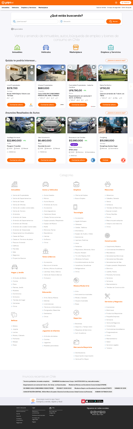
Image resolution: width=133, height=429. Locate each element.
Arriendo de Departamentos (23, 220)
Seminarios (48, 313)
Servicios (109, 278)
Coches (46, 339)
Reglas (34, 422)
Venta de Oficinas (19, 205)
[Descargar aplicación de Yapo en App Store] (89, 401)
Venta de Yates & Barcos (53, 275)
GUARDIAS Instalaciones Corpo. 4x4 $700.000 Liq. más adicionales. (76, 381)
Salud (108, 342)
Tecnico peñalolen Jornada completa (36, 381)
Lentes (15, 332)
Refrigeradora (80, 268)
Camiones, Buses (50, 214)
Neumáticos (48, 233)
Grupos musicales (81, 301)
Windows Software (82, 259)
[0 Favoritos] (70, 67)
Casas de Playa (18, 236)
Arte (76, 291)
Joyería (15, 329)
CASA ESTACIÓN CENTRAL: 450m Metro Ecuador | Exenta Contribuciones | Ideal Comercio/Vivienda (57, 392)
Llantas (46, 236)
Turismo (109, 348)
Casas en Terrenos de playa (23, 239)
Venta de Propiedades (21, 195)
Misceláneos (110, 253)
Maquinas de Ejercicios (83, 330)
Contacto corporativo (19, 419)
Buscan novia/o (111, 211)
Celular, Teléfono (81, 227)
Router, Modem (80, 253)
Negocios (16, 255)
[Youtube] (104, 412)
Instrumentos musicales (83, 294)
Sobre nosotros (20, 411)
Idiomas (46, 301)
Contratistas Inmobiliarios (115, 250)
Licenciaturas (49, 304)
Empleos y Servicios (28, 8)
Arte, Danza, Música (51, 298)
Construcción (110, 241)
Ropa (15, 345)
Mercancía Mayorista (83, 347)
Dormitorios (17, 294)
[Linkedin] (100, 412)
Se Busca (47, 239)
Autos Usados (49, 195)
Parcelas (16, 249)
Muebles (16, 291)
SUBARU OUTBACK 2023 (103, 392)
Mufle (46, 227)
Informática (79, 231)
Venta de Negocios (113, 323)
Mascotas (109, 190)
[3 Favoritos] (39, 67)
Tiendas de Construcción (115, 287)
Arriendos (16, 214)
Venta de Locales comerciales (23, 208)
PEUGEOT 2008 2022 (64, 388)
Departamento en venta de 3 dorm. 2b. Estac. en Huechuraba (44, 385)
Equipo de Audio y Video (84, 234)
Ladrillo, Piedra (111, 272)
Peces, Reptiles (111, 214)
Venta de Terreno (19, 211)
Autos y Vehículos (50, 190)
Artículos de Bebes (19, 278)
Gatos (108, 201)
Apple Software (80, 221)
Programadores (112, 332)
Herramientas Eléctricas (114, 256)
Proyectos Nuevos (19, 258)
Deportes (78, 318)
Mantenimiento (111, 284)
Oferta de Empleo (81, 195)
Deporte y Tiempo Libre (83, 327)
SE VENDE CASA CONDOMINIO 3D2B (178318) (38, 388)
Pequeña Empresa (112, 317)
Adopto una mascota (114, 224)
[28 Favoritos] (8, 67)
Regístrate (19, 422)
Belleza (14, 320)
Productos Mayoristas (114, 313)
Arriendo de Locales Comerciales (24, 227)
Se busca (16, 297)
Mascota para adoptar (114, 220)
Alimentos (110, 195)
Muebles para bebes (51, 346)
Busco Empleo (80, 198)
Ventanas (16, 303)
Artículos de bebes (51, 336)
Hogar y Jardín (17, 272)
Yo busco (47, 278)
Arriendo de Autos (50, 205)
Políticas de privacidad (38, 415)
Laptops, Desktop (81, 240)
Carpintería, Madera (113, 246)
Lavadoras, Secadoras (83, 265)
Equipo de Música (50, 224)
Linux (77, 243)
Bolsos (15, 326)
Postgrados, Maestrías (52, 310)
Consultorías (110, 326)
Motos (46, 198)
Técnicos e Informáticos (52, 307)
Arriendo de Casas (19, 217)
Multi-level (110, 310)
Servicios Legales (112, 345)
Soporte (18, 416)
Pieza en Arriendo (19, 242)
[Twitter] (97, 412)
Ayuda (18, 413)
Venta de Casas (18, 201)
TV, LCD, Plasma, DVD (82, 256)
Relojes (15, 342)
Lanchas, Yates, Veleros (52, 272)
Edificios (16, 246)
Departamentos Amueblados (23, 233)
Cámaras (78, 224)
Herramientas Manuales (114, 259)
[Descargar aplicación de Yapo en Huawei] (83, 401)
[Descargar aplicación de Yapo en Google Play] (98, 401)
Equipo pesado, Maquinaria (53, 220)
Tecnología (78, 212)
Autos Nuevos (49, 201)
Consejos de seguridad (114, 7)
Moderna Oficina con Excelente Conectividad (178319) (87, 385)
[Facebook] (91, 412)
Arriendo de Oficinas (20, 224)
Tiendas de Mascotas (114, 208)
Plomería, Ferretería (113, 275)
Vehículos (15, 8)
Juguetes (47, 343)
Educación (46, 292)
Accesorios (48, 208)
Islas (14, 252)
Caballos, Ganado (112, 198)
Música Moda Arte (81, 286)
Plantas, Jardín (18, 287)
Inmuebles (5, 8)
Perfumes (16, 339)
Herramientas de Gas (113, 262)
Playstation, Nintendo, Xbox (85, 250)
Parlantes (78, 246)
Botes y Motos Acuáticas (53, 268)
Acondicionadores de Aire (84, 262)
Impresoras (79, 237)
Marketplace (43, 8)
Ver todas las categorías (53, 412)
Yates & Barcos (48, 257)
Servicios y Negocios (113, 301)
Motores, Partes (49, 230)
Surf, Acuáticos (80, 333)
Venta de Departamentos (22, 198)
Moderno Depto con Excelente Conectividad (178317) (93, 388)
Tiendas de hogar (19, 300)
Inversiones (110, 307)
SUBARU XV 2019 (120, 388)
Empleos (77, 190)
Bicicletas (78, 324)
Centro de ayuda (126, 7)
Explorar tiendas (101, 7)
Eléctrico (109, 268)
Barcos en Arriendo (51, 265)
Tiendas (51, 415)
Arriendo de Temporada (21, 230)
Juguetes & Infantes (51, 331)
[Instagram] (94, 412)
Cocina (15, 281)
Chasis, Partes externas (52, 217)
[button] (31, 72)
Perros (108, 217)
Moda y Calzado (18, 335)
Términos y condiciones (35, 412)
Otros (15, 306)
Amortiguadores (50, 211)
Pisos (15, 284)
